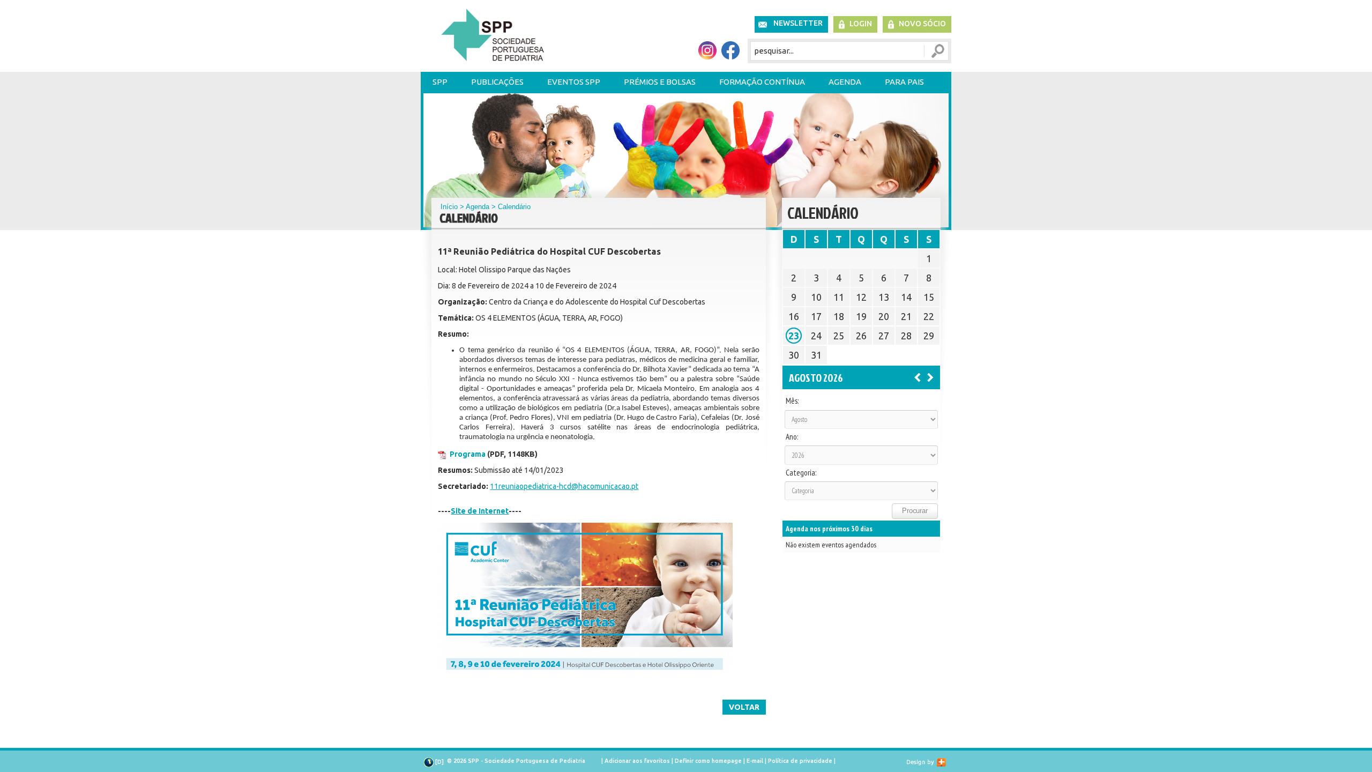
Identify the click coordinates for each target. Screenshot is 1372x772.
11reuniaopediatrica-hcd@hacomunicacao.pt (564, 486)
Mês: (792, 401)
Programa (468, 454)
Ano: (792, 437)
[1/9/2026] (930, 377)
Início (449, 207)
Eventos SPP (573, 81)
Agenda (845, 81)
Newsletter (798, 23)
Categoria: (801, 473)
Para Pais (904, 81)
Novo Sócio (922, 23)
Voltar (744, 707)
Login (860, 23)
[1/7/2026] (917, 377)
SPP (440, 81)
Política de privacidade (800, 761)
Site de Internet (480, 511)
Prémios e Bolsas (660, 81)
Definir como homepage (708, 761)
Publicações (497, 81)
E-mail (755, 761)
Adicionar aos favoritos (637, 761)
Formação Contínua (762, 81)
